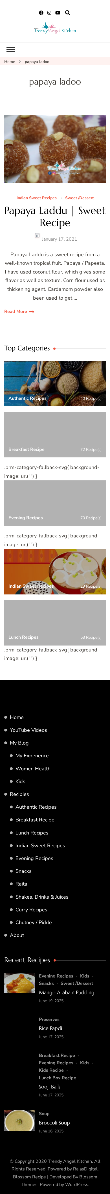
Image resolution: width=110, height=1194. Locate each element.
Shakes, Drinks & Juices (42, 897)
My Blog (19, 742)
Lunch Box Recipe (57, 1078)
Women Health (33, 768)
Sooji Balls (49, 1086)
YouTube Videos (28, 730)
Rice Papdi (50, 1028)
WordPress (76, 1185)
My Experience (32, 755)
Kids (20, 781)
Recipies (19, 794)
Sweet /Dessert (79, 198)
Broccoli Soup (54, 1122)
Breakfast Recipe (35, 819)
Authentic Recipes (36, 807)
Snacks (24, 871)
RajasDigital (85, 1169)
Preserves (49, 1019)
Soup (44, 1114)
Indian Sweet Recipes (37, 198)
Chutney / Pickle (34, 922)
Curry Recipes (31, 909)
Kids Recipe (51, 1070)
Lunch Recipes (32, 832)
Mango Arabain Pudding (66, 992)
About (17, 935)
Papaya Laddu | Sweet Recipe (55, 216)
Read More (15, 311)
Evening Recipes (34, 858)
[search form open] (67, 13)
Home (17, 717)
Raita (21, 883)
